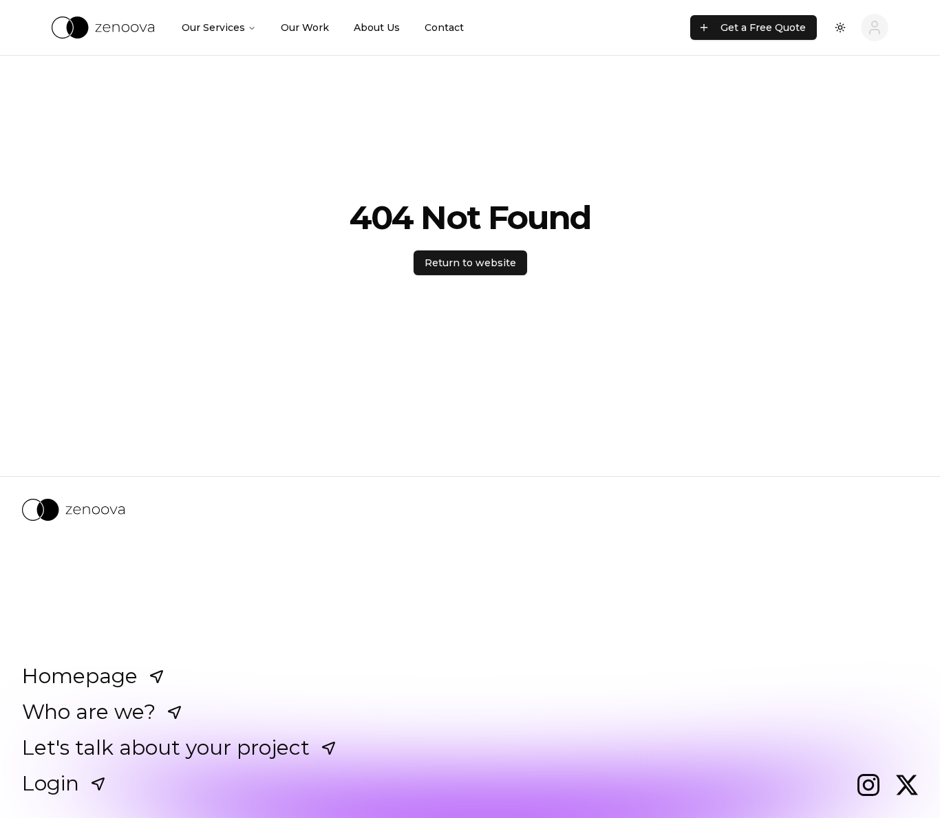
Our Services (213, 27)
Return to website (470, 263)
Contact (444, 27)
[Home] (103, 28)
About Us (377, 27)
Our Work (305, 27)
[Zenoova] (470, 510)
